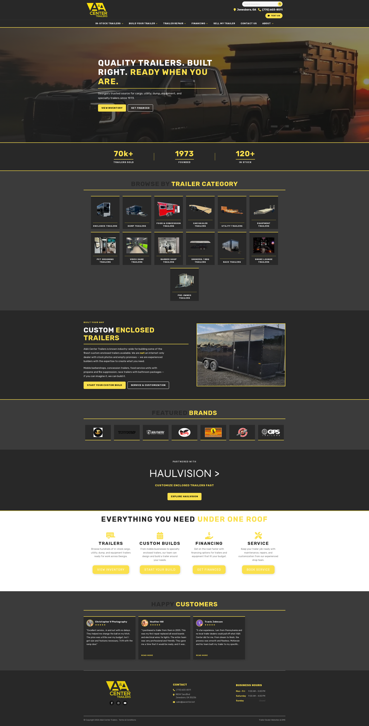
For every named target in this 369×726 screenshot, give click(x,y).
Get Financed (140, 108)
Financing (198, 23)
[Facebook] (111, 703)
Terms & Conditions (127, 720)
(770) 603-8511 (272, 9)
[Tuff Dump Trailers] (127, 432)
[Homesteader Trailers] (242, 432)
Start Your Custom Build (104, 385)
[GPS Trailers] (271, 432)
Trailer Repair (173, 23)
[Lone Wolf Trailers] (213, 432)
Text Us (275, 16)
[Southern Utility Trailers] (156, 432)
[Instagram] (118, 703)
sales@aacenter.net (185, 702)
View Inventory (112, 108)
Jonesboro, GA (246, 9)
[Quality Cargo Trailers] (184, 432)
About (266, 23)
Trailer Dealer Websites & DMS (272, 720)
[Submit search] (280, 4)
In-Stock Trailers (108, 23)
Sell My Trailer (224, 23)
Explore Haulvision (184, 496)
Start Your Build (160, 569)
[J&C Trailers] (98, 432)
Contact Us (249, 23)
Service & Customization (148, 385)
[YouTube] (125, 703)
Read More (147, 655)
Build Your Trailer (142, 23)
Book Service (258, 569)
